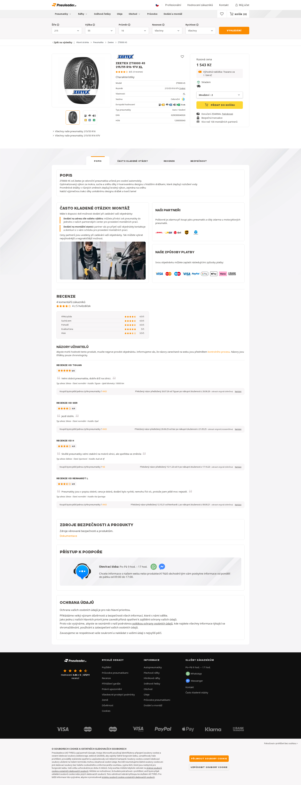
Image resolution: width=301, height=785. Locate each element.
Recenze (169, 161)
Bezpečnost (198, 161)
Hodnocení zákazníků (200, 5)
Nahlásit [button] (238, 391)
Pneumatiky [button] (62, 13)
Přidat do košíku (222, 105)
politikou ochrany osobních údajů (152, 623)
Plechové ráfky (152, 672)
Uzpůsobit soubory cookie (209, 767)
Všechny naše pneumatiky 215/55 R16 (75, 131)
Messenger (197, 680)
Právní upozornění (112, 689)
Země (105, 699)
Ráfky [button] (81, 13)
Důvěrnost (107, 705)
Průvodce (152, 13)
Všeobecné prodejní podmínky (118, 694)
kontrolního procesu (219, 351)
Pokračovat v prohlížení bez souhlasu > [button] (281, 743)
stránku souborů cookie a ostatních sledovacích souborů (128, 777)
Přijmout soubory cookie (209, 758)
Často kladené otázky (132, 161)
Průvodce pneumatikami (115, 672)
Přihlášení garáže (111, 683)
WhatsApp (196, 673)
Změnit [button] (182, 88)
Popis (98, 161)
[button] (219, 73)
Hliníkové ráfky (152, 678)
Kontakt (224, 5)
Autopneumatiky (153, 667)
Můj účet (244, 5)
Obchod (133, 13)
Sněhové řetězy (102, 13)
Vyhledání (234, 30)
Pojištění (106, 667)
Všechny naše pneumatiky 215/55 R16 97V (77, 135)
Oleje (119, 13)
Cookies (106, 710)
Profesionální (173, 5)
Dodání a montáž (173, 13)
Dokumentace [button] (68, 536)
